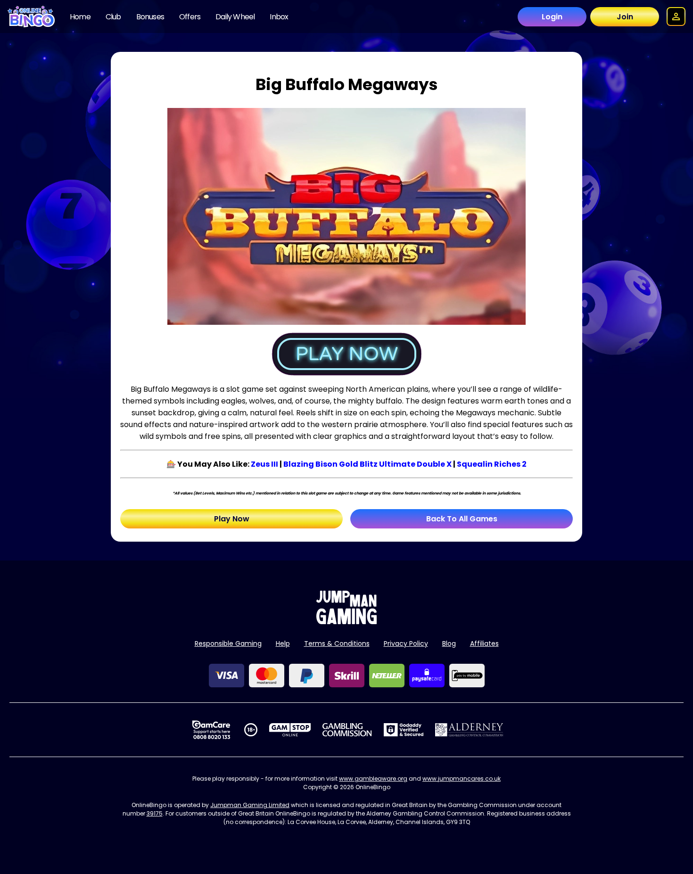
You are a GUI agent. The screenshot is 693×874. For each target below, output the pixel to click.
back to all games (461, 518)
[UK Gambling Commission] (346, 729)
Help (283, 643)
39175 (155, 813)
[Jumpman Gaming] (346, 621)
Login (552, 16)
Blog (449, 643)
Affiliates (484, 643)
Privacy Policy (406, 643)
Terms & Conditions (337, 643)
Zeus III (264, 464)
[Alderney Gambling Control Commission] (469, 729)
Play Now (231, 518)
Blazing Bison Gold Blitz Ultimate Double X (367, 464)
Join (625, 16)
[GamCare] (211, 730)
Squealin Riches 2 (492, 464)
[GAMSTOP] (290, 729)
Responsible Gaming (228, 643)
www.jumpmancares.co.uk (461, 779)
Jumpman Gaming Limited (249, 805)
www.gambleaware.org (373, 779)
